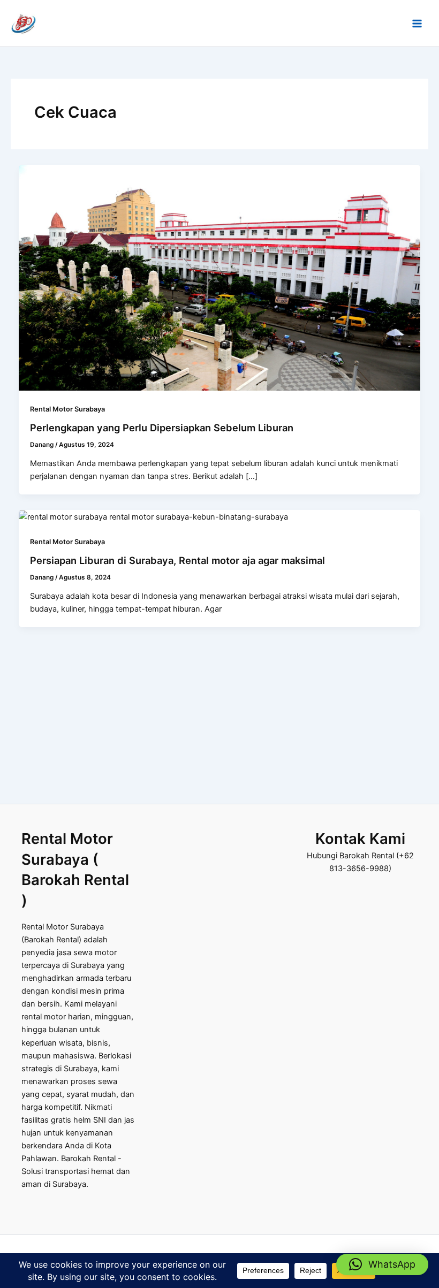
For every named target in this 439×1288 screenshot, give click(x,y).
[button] (382, 1264)
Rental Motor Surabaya (67, 409)
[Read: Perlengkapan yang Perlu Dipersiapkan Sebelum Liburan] (220, 277)
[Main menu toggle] (417, 23)
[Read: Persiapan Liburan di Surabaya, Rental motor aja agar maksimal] (153, 516)
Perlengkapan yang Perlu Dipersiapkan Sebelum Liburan (161, 427)
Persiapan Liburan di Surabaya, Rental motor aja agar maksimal (177, 560)
